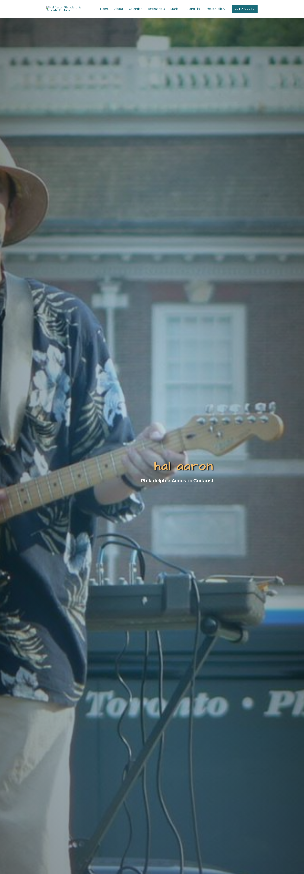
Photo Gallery (216, 9)
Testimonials (156, 9)
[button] (245, 9)
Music (174, 9)
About (118, 9)
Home (104, 9)
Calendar (135, 9)
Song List (194, 9)
